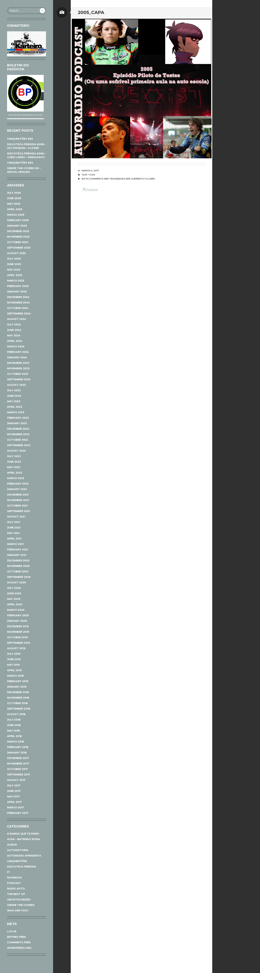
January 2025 (17, 291)
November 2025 (18, 236)
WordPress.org (19, 947)
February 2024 (18, 352)
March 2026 (15, 214)
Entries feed (16, 936)
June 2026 (14, 198)
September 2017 (18, 774)
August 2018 (16, 714)
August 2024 (16, 319)
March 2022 (15, 478)
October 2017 (17, 769)
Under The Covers (20, 905)
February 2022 (18, 483)
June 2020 (14, 593)
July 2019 (13, 653)
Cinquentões (17, 861)
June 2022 (14, 461)
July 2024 (14, 324)
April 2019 (14, 670)
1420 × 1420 (88, 174)
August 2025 (16, 253)
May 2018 (13, 730)
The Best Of (16, 894)
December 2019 (18, 626)
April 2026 (14, 209)
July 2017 (13, 785)
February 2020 (18, 615)
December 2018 (18, 692)
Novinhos (14, 877)
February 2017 (17, 813)
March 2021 (15, 544)
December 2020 (18, 560)
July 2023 (14, 390)
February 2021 (17, 549)
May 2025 (13, 269)
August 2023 (16, 384)
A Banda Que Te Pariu (23, 833)
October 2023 (17, 373)
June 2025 (14, 264)
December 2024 (18, 297)
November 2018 (18, 697)
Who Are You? (17, 910)
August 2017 (16, 780)
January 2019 (17, 686)
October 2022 (17, 439)
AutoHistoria (17, 850)
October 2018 (17, 703)
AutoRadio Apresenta (24, 855)
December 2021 (18, 494)
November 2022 (18, 434)
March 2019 (15, 675)
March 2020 (15, 609)
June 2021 (14, 527)
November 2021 (18, 500)
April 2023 (14, 406)
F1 (8, 872)
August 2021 (16, 516)
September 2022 (18, 445)
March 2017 (15, 807)
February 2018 (17, 747)
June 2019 (14, 659)
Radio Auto (16, 888)
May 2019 (13, 664)
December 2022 (18, 428)
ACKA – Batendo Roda (23, 839)
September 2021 (18, 511)
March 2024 (16, 346)
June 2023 (14, 395)
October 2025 (17, 242)
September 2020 (19, 577)
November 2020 (18, 566)
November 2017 (18, 763)
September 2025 (18, 247)
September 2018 (18, 708)
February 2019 (17, 681)
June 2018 (14, 725)
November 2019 (18, 631)
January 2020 (17, 620)
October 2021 (17, 505)
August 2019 (16, 648)
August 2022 (16, 450)
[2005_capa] (141, 88)
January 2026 (17, 225)
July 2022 (14, 456)
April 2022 (14, 472)
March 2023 (15, 412)
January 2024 (17, 357)
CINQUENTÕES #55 (20, 138)
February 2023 (18, 417)
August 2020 (16, 582)
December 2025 (18, 231)
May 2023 (13, 401)
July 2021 (13, 522)
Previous (91, 189)
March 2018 (15, 741)
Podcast (14, 883)
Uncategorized (19, 899)
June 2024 (14, 330)
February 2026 (18, 220)
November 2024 (18, 302)
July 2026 (14, 192)
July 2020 (14, 588)
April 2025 (14, 275)
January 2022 (17, 489)
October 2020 (17, 571)
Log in (11, 931)
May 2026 (13, 203)
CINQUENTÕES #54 (20, 162)
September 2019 (18, 642)
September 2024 (19, 313)
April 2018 (14, 736)
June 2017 (14, 791)
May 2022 (13, 467)
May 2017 (13, 796)
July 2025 (14, 258)
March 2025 (15, 280)
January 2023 (17, 423)
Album (12, 844)
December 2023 (18, 363)
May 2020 (13, 599)
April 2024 (14, 341)
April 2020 (14, 604)
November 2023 (18, 368)
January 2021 (16, 555)
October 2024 (17, 308)
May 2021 (13, 533)
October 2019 (17, 637)
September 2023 (18, 379)
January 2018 (17, 752)
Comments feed (19, 942)
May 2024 (14, 335)
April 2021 (14, 538)
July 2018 (13, 719)
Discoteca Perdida (21, 866)
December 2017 (18, 758)
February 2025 (18, 286)
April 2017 (14, 802)
